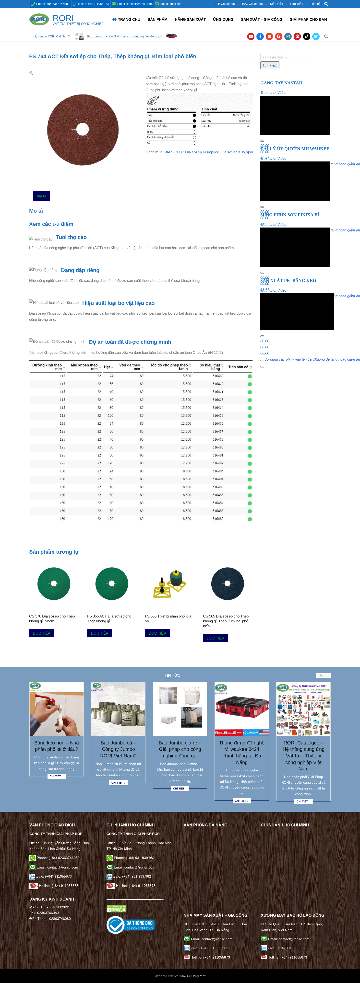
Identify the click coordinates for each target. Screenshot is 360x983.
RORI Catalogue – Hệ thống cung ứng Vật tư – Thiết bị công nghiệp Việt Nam (303, 756)
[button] (31, 73)
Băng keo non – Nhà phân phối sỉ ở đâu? (56, 746)
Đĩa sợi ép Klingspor (237, 152)
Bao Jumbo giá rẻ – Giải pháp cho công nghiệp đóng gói (68, 36)
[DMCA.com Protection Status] (116, 908)
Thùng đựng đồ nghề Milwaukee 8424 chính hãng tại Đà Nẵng (164, 36)
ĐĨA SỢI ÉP (173, 152)
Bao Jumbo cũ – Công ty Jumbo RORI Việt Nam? (118, 749)
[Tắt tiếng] (262, 363)
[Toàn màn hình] (262, 369)
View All (323, 675)
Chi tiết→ (57, 776)
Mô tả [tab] (41, 196)
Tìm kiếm (269, 65)
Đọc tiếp (41, 633)
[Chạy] (262, 141)
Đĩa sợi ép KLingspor (202, 152)
